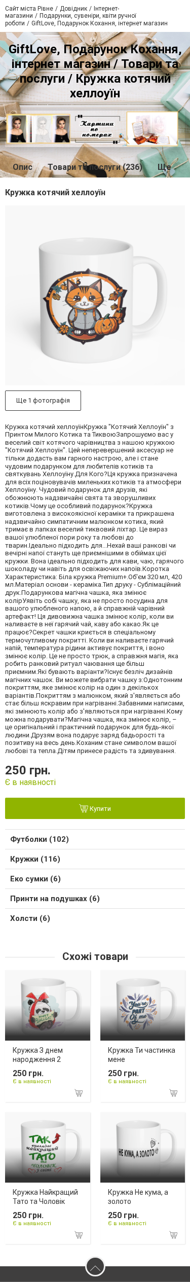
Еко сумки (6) (35, 878)
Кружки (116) (35, 859)
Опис (22, 167)
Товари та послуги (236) (95, 167)
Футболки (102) (39, 839)
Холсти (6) (30, 918)
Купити (99, 808)
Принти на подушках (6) (55, 898)
